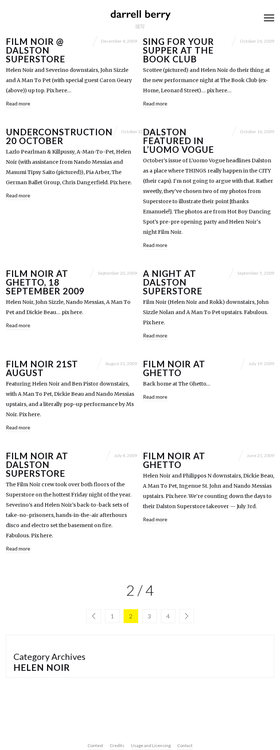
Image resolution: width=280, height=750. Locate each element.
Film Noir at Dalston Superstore (37, 465)
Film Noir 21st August (42, 368)
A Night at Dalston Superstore (172, 282)
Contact (184, 745)
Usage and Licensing (151, 745)
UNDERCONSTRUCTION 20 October (59, 136)
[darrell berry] (140, 14)
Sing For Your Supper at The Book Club (178, 50)
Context (95, 745)
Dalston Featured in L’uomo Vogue (178, 141)
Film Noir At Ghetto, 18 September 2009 (45, 282)
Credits (117, 745)
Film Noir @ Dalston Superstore (35, 50)
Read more (18, 103)
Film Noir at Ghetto (174, 368)
